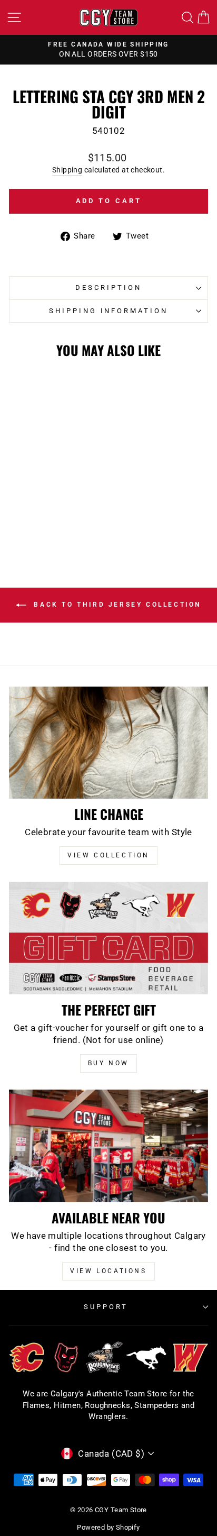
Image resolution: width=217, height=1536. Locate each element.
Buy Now (108, 1063)
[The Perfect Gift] (108, 938)
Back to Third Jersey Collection (116, 604)
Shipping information (109, 311)
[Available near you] (108, 1146)
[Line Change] (108, 743)
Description (108, 287)
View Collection (108, 855)
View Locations (108, 1271)
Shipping (67, 170)
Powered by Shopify (108, 1527)
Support (106, 1307)
